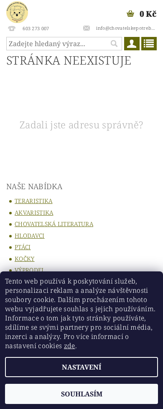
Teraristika (34, 201)
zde (69, 345)
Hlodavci (30, 236)
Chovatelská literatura (54, 224)
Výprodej (29, 270)
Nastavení (81, 367)
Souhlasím (81, 394)
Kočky (25, 259)
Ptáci (23, 247)
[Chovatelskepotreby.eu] (17, 11)
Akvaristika (34, 212)
